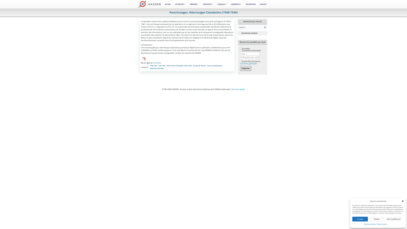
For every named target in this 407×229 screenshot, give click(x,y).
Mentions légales (382, 224)
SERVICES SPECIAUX (157, 68)
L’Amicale (221, 4)
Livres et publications (214, 66)
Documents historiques (251, 51)
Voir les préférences (394, 219)
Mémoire (193, 4)
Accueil (168, 4)
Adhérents (235, 4)
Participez (207, 4)
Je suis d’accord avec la (250, 62)
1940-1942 (153, 66)
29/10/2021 (157, 63)
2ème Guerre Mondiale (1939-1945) (179, 66)
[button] (403, 201)
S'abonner (245, 68)
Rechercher (251, 4)
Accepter (360, 219)
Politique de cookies (370, 224)
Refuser (377, 219)
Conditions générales (248, 63)
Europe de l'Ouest (199, 66)
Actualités (179, 4)
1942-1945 (162, 66)
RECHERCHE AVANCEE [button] (249, 33)
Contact (263, 4)
